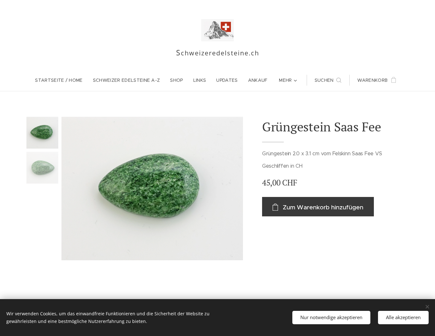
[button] (328, 80)
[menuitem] (61, 80)
